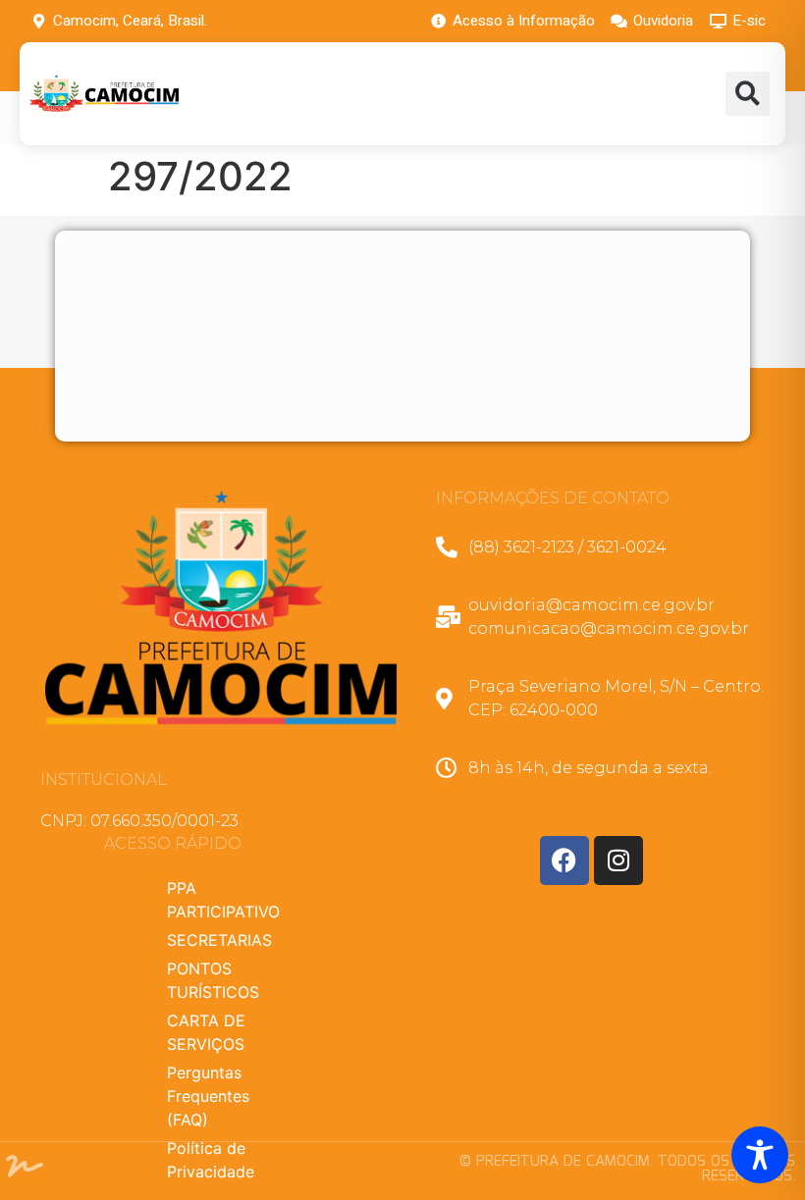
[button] (747, 94)
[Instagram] (618, 860)
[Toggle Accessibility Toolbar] (759, 1154)
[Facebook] (564, 860)
